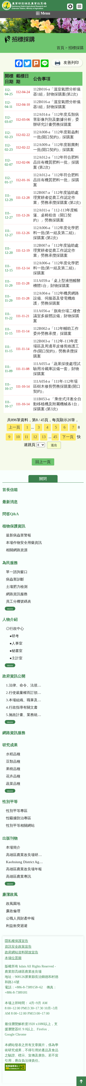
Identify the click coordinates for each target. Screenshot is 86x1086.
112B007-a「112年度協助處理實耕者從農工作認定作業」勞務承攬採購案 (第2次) (57, 197)
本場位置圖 (13, 958)
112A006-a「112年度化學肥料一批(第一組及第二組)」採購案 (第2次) (56, 233)
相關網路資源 (16, 550)
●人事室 (14, 643)
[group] (43, 25)
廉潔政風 (10, 894)
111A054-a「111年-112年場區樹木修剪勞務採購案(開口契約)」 (56, 386)
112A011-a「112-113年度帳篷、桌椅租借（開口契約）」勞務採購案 (55, 215)
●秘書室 (14, 651)
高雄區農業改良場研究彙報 (24, 855)
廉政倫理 (13, 911)
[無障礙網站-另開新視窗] (15, 1067)
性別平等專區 (16, 811)
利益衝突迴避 (16, 926)
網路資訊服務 (16, 594)
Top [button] (81, 1081)
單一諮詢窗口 (16, 572)
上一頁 (14, 427)
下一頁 (68, 437)
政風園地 (13, 904)
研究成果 (10, 745)
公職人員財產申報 (20, 918)
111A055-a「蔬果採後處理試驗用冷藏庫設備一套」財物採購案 (57, 369)
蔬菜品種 (13, 784)
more (10, 608)
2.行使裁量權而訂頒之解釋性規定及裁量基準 (24, 693)
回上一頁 (43, 462)
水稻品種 (13, 754)
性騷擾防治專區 (18, 818)
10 (18, 437)
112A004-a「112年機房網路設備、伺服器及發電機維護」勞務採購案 (56, 298)
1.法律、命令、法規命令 (24, 685)
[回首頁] (26, 6)
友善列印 (71, 62)
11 (26, 437)
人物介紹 (10, 619)
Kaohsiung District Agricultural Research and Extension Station (24, 862)
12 (35, 437)
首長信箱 (10, 490)
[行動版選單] (79, 6)
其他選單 (70, 7)
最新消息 (10, 502)
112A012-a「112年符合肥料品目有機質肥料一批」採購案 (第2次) (56, 162)
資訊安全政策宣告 (18, 946)
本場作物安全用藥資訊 (24, 543)
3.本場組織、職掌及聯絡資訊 (24, 700)
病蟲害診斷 (15, 579)
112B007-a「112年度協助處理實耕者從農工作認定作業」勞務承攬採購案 (56, 250)
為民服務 (10, 563)
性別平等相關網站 (20, 825)
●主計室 (14, 658)
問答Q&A (10, 514)
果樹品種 (13, 769)
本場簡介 (13, 847)
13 (44, 437)
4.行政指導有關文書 (22, 707)
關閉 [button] (43, 479)
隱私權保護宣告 (16, 941)
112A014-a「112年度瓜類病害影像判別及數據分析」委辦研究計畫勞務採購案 (56, 119)
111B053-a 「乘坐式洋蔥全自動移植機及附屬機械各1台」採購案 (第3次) (57, 404)
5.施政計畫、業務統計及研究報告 (24, 715)
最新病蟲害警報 (18, 535)
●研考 (12, 636)
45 (55, 437)
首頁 (60, 48)
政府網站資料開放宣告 (21, 952)
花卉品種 (13, 776)
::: (2, 39)
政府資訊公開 (13, 676)
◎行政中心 (15, 629)
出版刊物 (10, 838)
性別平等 (10, 802)
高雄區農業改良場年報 (24, 869)
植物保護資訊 (13, 526)
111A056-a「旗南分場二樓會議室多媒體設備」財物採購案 (57, 316)
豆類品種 (13, 761)
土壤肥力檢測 (16, 587)
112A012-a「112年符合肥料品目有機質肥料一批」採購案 (56, 180)
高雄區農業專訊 (18, 876)
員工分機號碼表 (18, 601)
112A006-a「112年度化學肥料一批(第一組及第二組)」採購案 (56, 268)
